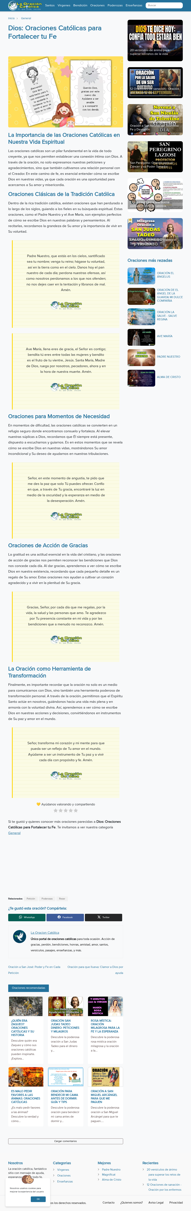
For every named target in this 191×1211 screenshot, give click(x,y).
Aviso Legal (156, 1202)
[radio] (56, 811)
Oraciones (64, 1175)
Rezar (62, 899)
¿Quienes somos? (131, 1202)
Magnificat (108, 1174)
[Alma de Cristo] (141, 378)
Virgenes (63, 1169)
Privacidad (176, 1202)
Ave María (165, 336)
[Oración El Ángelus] (141, 276)
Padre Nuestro (168, 356)
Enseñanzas (65, 1181)
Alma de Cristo (169, 377)
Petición (31, 899)
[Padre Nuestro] (141, 357)
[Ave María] (141, 337)
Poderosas (47, 899)
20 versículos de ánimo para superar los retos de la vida (164, 1174)
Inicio (11, 18)
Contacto (109, 1202)
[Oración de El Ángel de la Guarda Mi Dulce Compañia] (141, 296)
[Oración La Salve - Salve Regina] (141, 316)
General (26, 18)
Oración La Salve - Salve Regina (167, 316)
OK (38, 1199)
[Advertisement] (65, 48)
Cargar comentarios (65, 1141)
